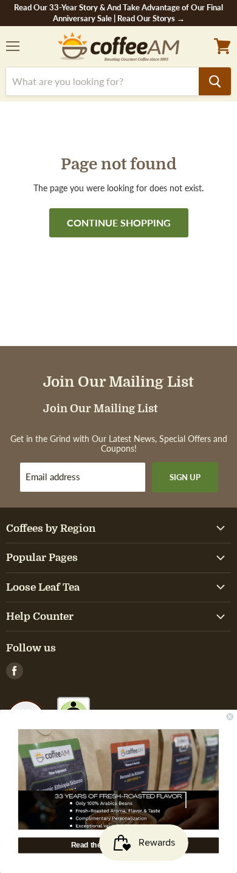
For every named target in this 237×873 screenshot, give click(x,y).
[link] (118, 779)
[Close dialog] (230, 717)
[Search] (215, 81)
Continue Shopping (119, 222)
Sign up (185, 477)
